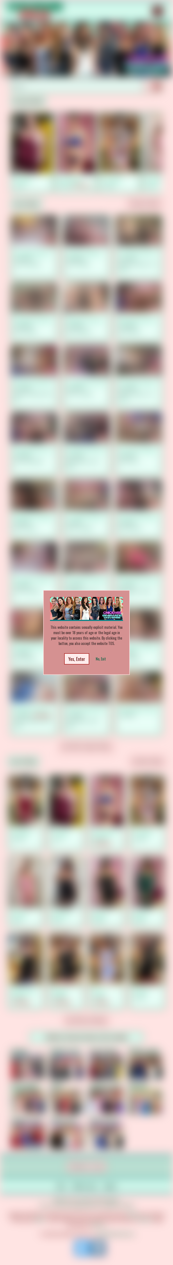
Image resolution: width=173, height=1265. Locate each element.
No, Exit (101, 659)
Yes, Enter (76, 659)
